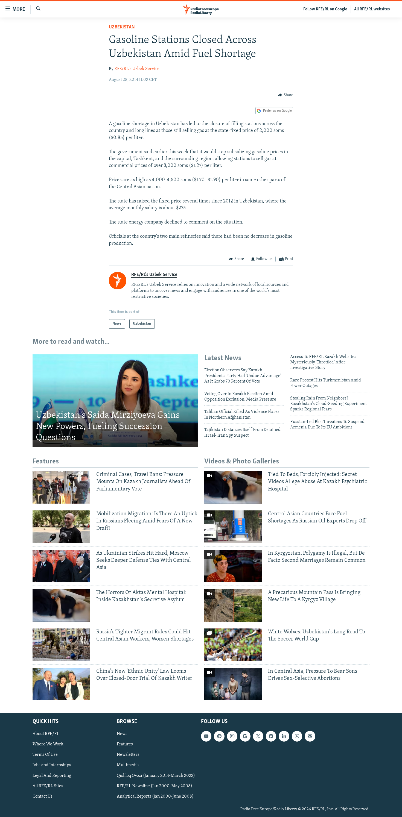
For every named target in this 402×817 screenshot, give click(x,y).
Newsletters (128, 755)
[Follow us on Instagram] (232, 736)
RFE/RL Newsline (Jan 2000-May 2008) (154, 786)
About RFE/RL (46, 734)
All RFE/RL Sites (48, 786)
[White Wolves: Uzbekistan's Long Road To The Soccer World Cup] (233, 644)
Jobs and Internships (52, 765)
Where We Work (48, 744)
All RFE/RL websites (372, 9)
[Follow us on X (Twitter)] (258, 736)
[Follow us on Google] (245, 736)
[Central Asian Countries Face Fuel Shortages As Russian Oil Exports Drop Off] (233, 526)
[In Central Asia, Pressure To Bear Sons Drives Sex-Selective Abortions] (233, 684)
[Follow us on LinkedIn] (284, 736)
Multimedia (128, 765)
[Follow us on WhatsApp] (297, 736)
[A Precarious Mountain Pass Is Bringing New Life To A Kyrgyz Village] (233, 605)
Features (125, 744)
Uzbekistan (122, 27)
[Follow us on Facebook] (271, 736)
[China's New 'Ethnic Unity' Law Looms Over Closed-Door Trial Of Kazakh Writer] (61, 684)
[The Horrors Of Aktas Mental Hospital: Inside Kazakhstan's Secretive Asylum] (61, 605)
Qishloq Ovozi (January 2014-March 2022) (156, 775)
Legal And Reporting (52, 775)
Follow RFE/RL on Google (325, 9)
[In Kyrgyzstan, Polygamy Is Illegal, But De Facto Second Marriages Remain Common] (233, 566)
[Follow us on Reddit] (219, 736)
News (122, 734)
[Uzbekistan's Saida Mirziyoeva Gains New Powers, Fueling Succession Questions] (115, 400)
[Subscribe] (310, 736)
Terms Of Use (45, 755)
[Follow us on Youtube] (206, 736)
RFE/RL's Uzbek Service (136, 69)
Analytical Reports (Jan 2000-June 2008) (155, 796)
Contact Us (43, 796)
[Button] (285, 95)
